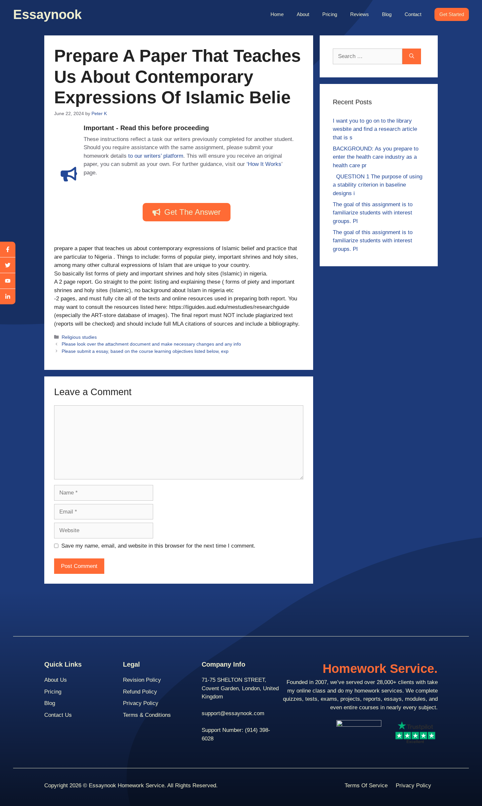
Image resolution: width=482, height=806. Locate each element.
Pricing (329, 14)
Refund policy (140, 692)
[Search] (411, 56)
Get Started (451, 14)
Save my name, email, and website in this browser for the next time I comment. (158, 546)
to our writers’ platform (155, 156)
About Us (55, 680)
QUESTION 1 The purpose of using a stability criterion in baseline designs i (377, 184)
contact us (58, 715)
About (303, 14)
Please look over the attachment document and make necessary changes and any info (151, 344)
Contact (413, 14)
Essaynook (47, 14)
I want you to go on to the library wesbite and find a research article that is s (375, 129)
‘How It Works (264, 164)
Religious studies (79, 337)
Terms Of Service (366, 785)
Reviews (359, 14)
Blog (387, 14)
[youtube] (7, 281)
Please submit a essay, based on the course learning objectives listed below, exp (145, 351)
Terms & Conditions (147, 715)
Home (277, 14)
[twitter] (7, 265)
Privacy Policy (140, 703)
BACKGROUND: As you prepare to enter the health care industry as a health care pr (375, 157)
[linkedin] (7, 296)
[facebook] (7, 249)
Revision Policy (142, 680)
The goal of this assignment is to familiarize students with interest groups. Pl (372, 212)
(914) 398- (257, 730)
